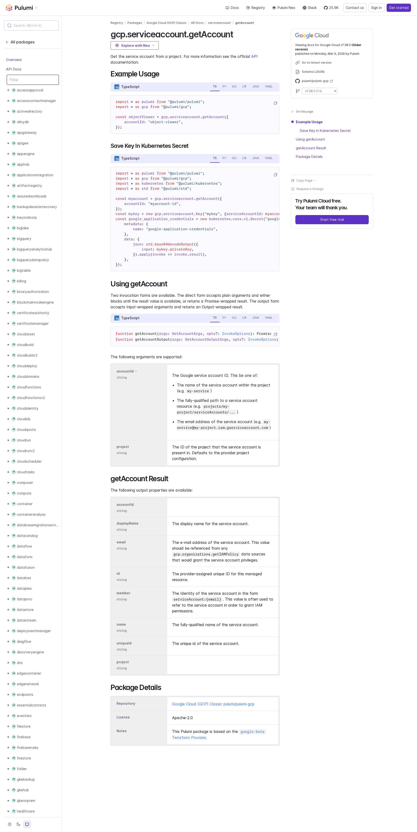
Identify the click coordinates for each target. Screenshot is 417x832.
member (123, 593)
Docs (235, 8)
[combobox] (31, 25)
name (121, 624)
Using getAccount (310, 139)
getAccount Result (311, 148)
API (254, 56)
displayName (128, 523)
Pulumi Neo (286, 8)
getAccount (244, 23)
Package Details (309, 157)
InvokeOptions (236, 334)
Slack (312, 8)
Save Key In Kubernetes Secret (325, 131)
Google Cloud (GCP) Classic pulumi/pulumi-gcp (213, 704)
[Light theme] (10, 824)
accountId (125, 371)
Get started (399, 8)
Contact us (355, 8)
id (118, 573)
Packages (134, 23)
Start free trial (332, 219)
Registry (258, 8)
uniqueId (124, 643)
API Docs (13, 69)
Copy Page (304, 180)
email (121, 542)
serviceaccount (219, 23)
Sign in (376, 8)
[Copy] (275, 103)
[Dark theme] (18, 824)
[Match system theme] (27, 824)
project (123, 447)
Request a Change (310, 189)
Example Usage (309, 122)
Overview (14, 59)
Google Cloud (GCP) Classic (166, 23)
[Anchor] (237, 33)
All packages (23, 42)
